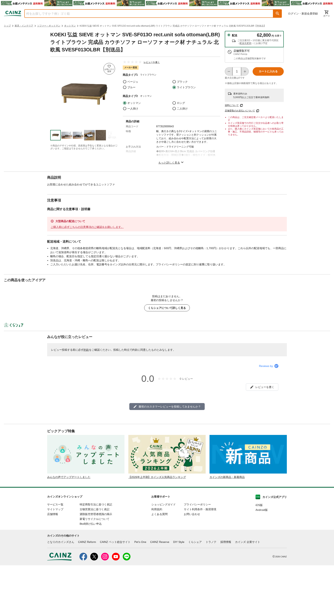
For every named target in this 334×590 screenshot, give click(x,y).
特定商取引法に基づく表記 (96, 504)
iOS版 (259, 505)
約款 (86, 349)
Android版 (262, 509)
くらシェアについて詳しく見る (167, 307)
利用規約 (156, 509)
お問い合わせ (192, 514)
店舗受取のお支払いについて (240, 110)
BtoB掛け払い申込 (91, 523)
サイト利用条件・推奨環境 (200, 509)
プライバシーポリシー (197, 504)
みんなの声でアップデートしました (68, 477)
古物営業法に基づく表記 (94, 509)
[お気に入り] (109, 69)
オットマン (70, 25)
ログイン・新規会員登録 (303, 13)
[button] (277, 13)
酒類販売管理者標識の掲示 (96, 514)
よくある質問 (159, 514)
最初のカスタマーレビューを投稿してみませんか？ (170, 406)
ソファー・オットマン (48, 25)
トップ (7, 25)
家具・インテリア (24, 25)
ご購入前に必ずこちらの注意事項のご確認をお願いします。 (87, 226)
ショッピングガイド (163, 504)
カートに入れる (268, 71)
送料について (232, 105)
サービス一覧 (55, 504)
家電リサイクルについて (94, 518)
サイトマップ (55, 509)
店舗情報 (52, 514)
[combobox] (146, 13)
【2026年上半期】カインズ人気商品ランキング (157, 477)
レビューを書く (152, 62)
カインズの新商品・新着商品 (227, 477)
